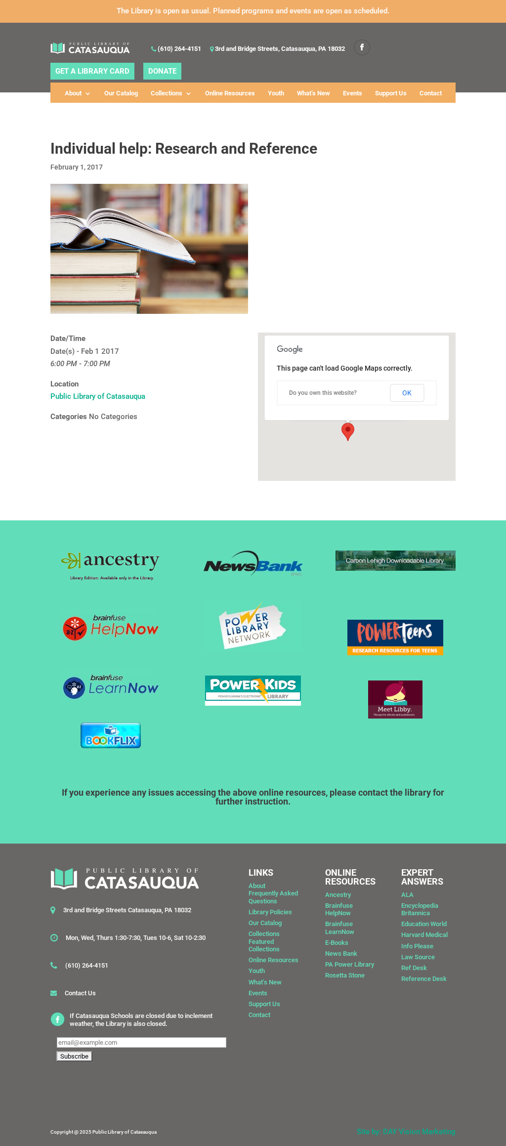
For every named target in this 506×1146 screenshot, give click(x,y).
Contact (431, 93)
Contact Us (80, 993)
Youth (276, 93)
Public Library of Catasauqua (97, 396)
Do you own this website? (323, 392)
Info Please (417, 946)
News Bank (341, 953)
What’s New (313, 93)
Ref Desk (414, 968)
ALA (407, 894)
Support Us (391, 93)
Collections (166, 93)
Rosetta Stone (345, 975)
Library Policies (270, 912)
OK (407, 393)
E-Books (336, 942)
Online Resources (230, 93)
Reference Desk (424, 978)
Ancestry (338, 894)
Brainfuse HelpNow (339, 909)
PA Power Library (349, 964)
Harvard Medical (424, 934)
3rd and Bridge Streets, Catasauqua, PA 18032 (279, 49)
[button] (347, 432)
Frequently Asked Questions (273, 897)
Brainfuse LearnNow (339, 927)
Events (352, 93)
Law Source (418, 957)
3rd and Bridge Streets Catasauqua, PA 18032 (127, 910)
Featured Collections (264, 945)
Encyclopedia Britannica (419, 909)
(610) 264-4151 (178, 49)
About (73, 93)
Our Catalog (121, 93)
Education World (424, 924)
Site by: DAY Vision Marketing (406, 1131)
